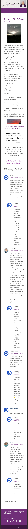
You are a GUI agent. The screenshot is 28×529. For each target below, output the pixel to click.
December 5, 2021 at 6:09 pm (17, 353)
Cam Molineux (14, 408)
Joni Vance (7, 21)
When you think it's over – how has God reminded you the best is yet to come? (14, 136)
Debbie (12, 442)
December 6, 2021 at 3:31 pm (17, 250)
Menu (14, 10)
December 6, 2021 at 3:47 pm (17, 177)
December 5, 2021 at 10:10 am (17, 444)
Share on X (18, 142)
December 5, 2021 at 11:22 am (17, 409)
